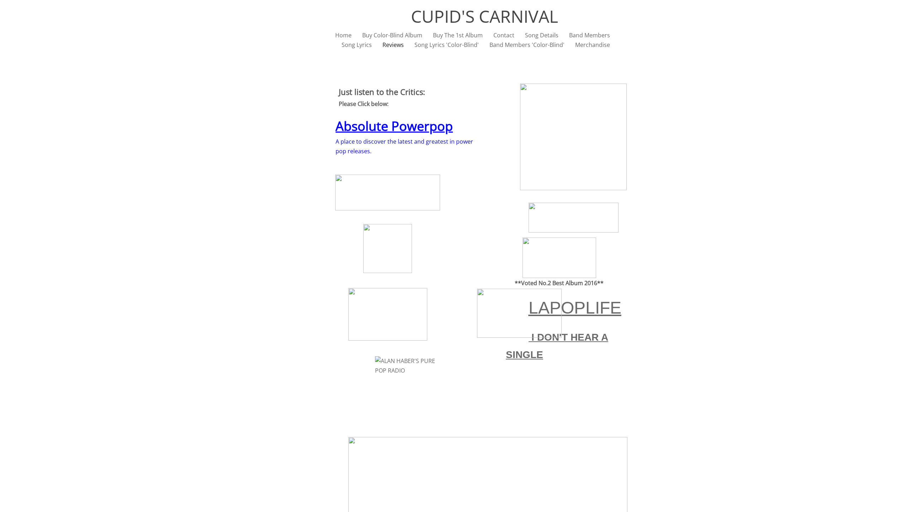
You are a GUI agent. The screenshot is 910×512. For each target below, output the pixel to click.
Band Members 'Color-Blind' (526, 45)
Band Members (589, 35)
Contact (503, 35)
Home (343, 35)
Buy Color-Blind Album (392, 35)
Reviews (393, 45)
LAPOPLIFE (575, 307)
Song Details (541, 35)
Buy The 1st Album (458, 35)
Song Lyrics (357, 45)
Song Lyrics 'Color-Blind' (446, 45)
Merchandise (592, 45)
